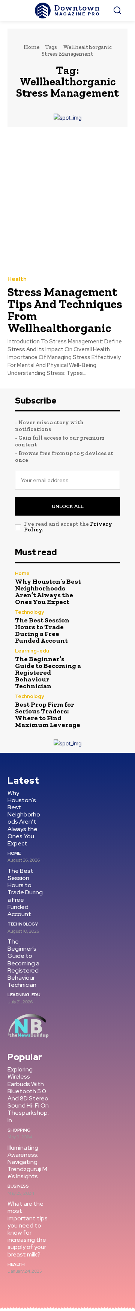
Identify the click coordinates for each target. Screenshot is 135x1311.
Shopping (19, 1130)
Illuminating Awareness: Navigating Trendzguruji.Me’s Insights (27, 1162)
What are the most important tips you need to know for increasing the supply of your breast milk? (28, 1229)
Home (31, 47)
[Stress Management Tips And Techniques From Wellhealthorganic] (68, 201)
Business (18, 1186)
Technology (29, 612)
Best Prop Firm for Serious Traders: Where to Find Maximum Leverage (47, 714)
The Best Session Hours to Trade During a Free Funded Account (42, 630)
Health (17, 279)
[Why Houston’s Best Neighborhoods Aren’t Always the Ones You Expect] (104, 586)
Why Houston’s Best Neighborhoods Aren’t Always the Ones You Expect (48, 591)
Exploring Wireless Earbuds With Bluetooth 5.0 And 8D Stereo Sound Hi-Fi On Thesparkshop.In (28, 1094)
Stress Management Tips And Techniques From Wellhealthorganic (65, 310)
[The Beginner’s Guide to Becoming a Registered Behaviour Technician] (104, 664)
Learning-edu (32, 650)
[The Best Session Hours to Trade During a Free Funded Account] (104, 625)
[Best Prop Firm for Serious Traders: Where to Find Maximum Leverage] (104, 709)
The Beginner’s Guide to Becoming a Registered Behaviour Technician (48, 672)
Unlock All (68, 506)
